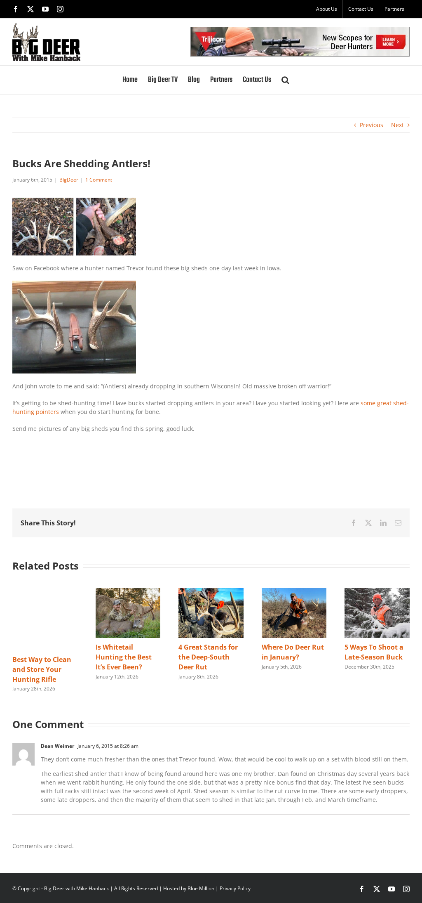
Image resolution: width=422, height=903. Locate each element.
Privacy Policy (235, 888)
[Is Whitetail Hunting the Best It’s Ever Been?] (128, 592)
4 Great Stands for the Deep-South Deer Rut (208, 657)
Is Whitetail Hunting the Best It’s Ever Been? (124, 657)
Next (397, 125)
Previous (371, 125)
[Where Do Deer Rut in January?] (294, 592)
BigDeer (68, 179)
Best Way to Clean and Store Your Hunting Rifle (41, 669)
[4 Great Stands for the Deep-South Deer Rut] (211, 592)
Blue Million (201, 888)
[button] (285, 80)
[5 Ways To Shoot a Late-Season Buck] (377, 592)
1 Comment (98, 179)
